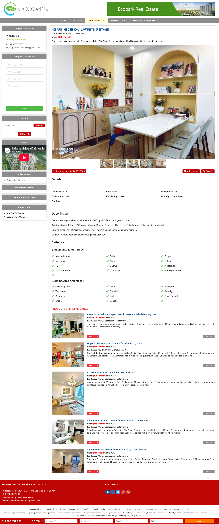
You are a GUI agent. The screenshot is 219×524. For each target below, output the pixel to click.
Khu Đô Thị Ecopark (16, 213)
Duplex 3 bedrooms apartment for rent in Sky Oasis (114, 343)
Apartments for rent (24, 187)
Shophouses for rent (24, 197)
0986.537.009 (13, 521)
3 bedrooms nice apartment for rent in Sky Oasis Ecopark (117, 420)
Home (63, 20)
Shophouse (117, 20)
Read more (93, 336)
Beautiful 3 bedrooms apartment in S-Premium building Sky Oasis (122, 314)
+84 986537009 (15, 44)
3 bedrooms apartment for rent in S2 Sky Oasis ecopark (117, 449)
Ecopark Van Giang (16, 217)
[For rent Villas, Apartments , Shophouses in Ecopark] (26, 15)
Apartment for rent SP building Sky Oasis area (111, 372)
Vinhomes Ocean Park (144, 20)
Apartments (95, 20)
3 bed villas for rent (16, 180)
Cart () (209, 171)
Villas (75, 20)
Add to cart (192, 171)
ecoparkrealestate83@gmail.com (24, 47)
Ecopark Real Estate (32, 484)
